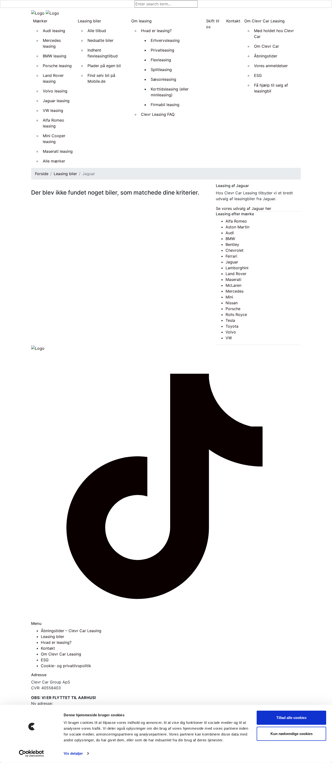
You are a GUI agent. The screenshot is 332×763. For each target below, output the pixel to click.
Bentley (232, 244)
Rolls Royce (236, 314)
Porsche (233, 308)
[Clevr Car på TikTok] (166, 485)
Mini (229, 297)
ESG (45, 659)
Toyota (232, 326)
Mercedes (235, 291)
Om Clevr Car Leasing (61, 654)
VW (229, 337)
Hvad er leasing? (56, 642)
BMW (230, 238)
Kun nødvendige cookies (292, 733)
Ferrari (231, 256)
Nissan (232, 302)
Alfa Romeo (236, 221)
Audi (230, 232)
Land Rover (236, 273)
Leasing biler (65, 173)
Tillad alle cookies (291, 718)
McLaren (233, 285)
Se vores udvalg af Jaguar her (243, 208)
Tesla (230, 320)
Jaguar (232, 262)
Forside (41, 173)
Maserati (233, 279)
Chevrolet (235, 250)
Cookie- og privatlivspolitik (66, 665)
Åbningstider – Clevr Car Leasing (71, 630)
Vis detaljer (73, 753)
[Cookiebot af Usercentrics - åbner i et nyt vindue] (31, 753)
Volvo (231, 332)
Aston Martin (237, 226)
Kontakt (48, 648)
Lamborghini (237, 267)
